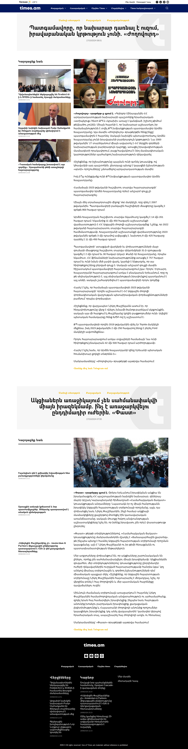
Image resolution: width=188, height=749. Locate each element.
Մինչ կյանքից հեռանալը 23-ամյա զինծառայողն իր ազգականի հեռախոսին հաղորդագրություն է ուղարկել (96, 721)
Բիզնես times (103, 666)
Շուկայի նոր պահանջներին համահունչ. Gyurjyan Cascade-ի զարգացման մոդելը (96, 685)
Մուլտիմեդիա (117, 8)
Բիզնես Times (98, 8)
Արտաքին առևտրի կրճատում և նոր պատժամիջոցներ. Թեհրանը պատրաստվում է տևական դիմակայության (43, 509)
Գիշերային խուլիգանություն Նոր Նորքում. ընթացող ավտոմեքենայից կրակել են (62, 726)
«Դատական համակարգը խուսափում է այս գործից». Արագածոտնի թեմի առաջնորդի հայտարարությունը (41, 167)
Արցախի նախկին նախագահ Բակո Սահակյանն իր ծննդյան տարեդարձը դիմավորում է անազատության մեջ (44, 130)
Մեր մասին (130, 2)
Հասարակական (77, 8)
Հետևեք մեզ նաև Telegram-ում (91, 368)
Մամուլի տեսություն (69, 20)
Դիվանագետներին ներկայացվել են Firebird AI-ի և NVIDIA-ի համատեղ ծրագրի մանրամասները (44, 95)
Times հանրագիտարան (141, 8)
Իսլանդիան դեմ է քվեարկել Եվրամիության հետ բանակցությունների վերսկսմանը (44, 474)
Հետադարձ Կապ (143, 2)
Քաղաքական (57, 8)
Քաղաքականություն (118, 20)
